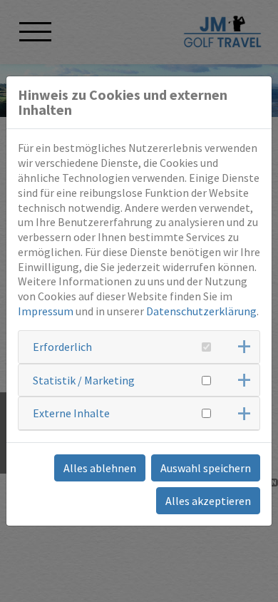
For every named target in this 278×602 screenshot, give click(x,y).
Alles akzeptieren (208, 501)
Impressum (45, 311)
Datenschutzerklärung (201, 311)
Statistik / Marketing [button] (84, 380)
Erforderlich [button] (62, 347)
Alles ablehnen (99, 468)
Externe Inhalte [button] (71, 413)
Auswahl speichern (205, 468)
